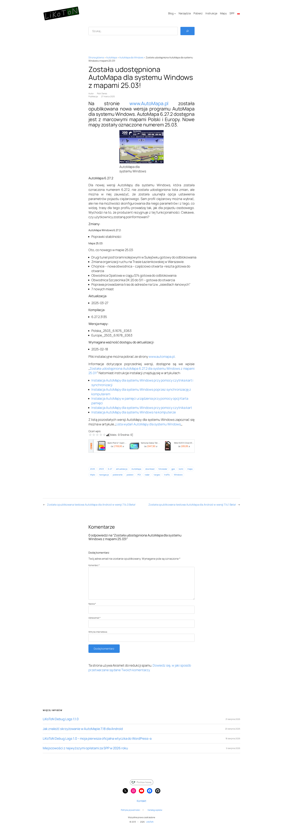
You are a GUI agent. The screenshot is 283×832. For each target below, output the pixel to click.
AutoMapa (111, 57)
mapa (190, 468)
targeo (157, 474)
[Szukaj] (187, 31)
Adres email (94, 617)
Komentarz (94, 565)
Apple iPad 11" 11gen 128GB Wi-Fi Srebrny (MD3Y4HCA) (117, 443)
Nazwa (92, 603)
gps (173, 468)
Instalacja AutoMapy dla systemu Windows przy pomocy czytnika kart (141, 407)
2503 (101, 468)
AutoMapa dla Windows (131, 57)
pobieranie (117, 474)
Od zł (117, 446)
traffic (167, 474)
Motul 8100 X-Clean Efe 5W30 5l (184, 443)
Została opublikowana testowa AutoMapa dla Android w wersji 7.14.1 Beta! (192, 504)
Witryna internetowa (97, 631)
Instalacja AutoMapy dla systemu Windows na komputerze (133, 412)
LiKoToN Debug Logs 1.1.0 (61, 719)
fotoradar (162, 468)
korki (181, 468)
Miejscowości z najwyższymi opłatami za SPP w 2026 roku (85, 748)
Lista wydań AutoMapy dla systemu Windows (148, 424)
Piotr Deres (102, 93)
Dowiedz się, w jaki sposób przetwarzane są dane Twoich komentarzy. (139, 667)
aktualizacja (121, 468)
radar (147, 474)
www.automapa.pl (162, 356)
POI (139, 474)
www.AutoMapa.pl (148, 103)
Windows (178, 474)
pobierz (130, 474)
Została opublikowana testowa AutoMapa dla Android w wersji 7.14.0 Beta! (91, 504)
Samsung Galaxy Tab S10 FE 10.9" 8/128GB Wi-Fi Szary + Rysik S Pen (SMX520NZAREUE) (151, 443)
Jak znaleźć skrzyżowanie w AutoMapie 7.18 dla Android (83, 729)
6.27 (110, 468)
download (149, 468)
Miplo (92, 474)
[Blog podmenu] (175, 13)
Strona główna (96, 57)
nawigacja (104, 474)
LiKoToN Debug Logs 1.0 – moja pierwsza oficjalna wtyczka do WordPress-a (97, 738)
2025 (92, 468)
